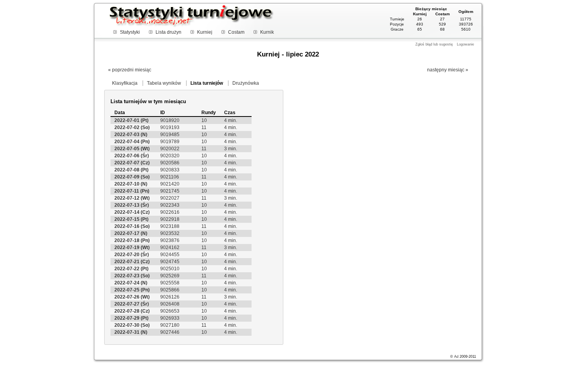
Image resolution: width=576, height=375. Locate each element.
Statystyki (130, 32)
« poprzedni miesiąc (129, 70)
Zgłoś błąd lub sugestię (434, 44)
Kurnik (267, 32)
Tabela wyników (164, 83)
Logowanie (465, 44)
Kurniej (204, 32)
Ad (456, 357)
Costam (236, 32)
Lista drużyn (168, 32)
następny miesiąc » (447, 70)
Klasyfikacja (125, 83)
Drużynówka (245, 83)
